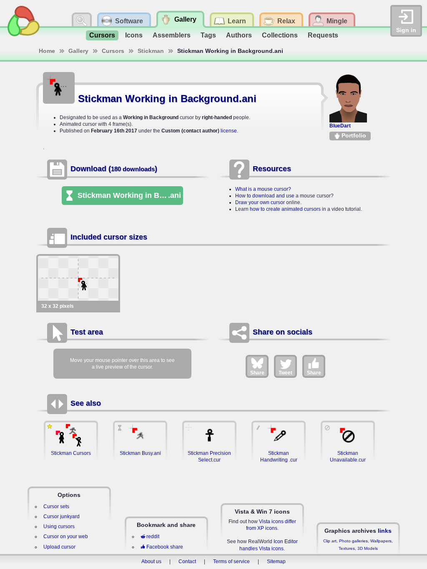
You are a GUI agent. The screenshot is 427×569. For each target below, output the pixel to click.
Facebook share (164, 547)
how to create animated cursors (285, 209)
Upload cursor (59, 547)
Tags (208, 35)
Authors (239, 35)
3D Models (367, 548)
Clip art (330, 541)
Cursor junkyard (61, 516)
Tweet (285, 373)
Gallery (78, 50)
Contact (187, 561)
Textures (347, 548)
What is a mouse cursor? (263, 189)
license (229, 131)
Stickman (151, 50)
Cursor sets (56, 506)
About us (151, 561)
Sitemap (276, 561)
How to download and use (264, 196)
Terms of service (231, 561)
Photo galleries (353, 541)
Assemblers (172, 35)
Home (47, 50)
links (385, 530)
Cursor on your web (65, 536)
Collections (280, 35)
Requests (323, 35)
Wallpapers (381, 541)
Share (257, 373)
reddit (152, 536)
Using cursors (59, 526)
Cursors (102, 35)
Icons (134, 35)
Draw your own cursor (260, 202)
